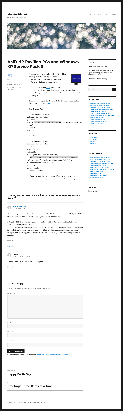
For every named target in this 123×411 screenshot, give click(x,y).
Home (92, 15)
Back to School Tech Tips (98, 120)
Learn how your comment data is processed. (54, 355)
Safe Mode (50, 104)
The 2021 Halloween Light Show (100, 106)
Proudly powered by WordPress (37, 402)
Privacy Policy (22, 402)
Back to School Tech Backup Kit (99, 122)
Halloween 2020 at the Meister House (101, 110)
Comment (11, 293)
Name (10, 322)
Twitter (113, 15)
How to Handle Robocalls (98, 124)
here (48, 87)
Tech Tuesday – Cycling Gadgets (100, 104)
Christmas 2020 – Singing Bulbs (100, 108)
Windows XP (11, 89)
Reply (10, 246)
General (9, 84)
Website (10, 341)
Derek (9, 79)
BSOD (9, 87)
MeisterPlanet (17, 14)
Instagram (93, 139)
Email (10, 331)
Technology (16, 84)
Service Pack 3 (16, 87)
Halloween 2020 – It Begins (98, 112)
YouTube (93, 143)
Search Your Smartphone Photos (100, 114)
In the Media (103, 15)
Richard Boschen (19, 206)
